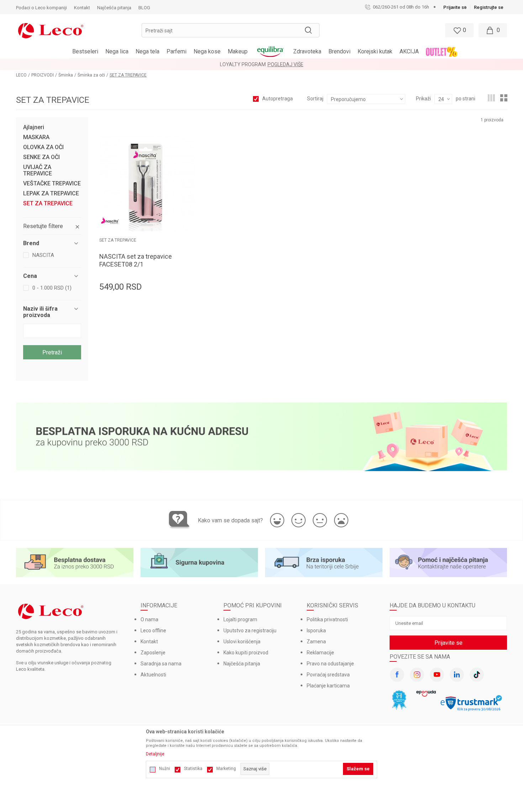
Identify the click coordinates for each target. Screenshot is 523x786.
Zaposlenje (153, 652)
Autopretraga (277, 98)
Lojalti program (240, 619)
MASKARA (36, 137)
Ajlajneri (33, 127)
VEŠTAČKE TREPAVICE (52, 183)
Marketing (226, 768)
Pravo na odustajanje (330, 663)
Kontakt (149, 641)
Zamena (316, 641)
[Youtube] (437, 675)
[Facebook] (397, 675)
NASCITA (43, 255)
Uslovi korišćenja (241, 641)
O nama (149, 619)
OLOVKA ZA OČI (43, 147)
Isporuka (316, 630)
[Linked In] (457, 675)
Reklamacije (320, 652)
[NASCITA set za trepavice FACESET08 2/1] (147, 183)
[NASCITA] (110, 221)
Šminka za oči (91, 75)
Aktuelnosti (153, 674)
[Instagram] (417, 675)
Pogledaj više (285, 64)
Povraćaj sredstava (328, 674)
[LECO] (50, 30)
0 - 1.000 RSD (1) (52, 288)
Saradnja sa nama (161, 663)
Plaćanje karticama (328, 686)
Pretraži (52, 352)
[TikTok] (477, 675)
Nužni (164, 768)
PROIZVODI (42, 75)
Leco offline (153, 630)
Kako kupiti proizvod (245, 652)
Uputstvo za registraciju (249, 630)
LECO (21, 75)
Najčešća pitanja (241, 663)
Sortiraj (315, 98)
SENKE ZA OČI (41, 157)
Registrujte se (488, 7)
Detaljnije (155, 754)
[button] (230, 30)
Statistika (193, 768)
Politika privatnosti (327, 619)
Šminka (65, 75)
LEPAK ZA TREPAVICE (51, 193)
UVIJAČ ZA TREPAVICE (37, 170)
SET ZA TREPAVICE (48, 203)
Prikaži (423, 98)
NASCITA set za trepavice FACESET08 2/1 (135, 260)
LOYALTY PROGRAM (243, 64)
